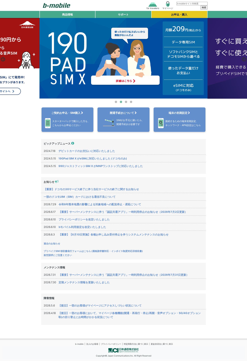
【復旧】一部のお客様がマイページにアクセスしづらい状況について (100, 305)
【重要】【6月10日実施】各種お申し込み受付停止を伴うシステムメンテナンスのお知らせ (114, 234)
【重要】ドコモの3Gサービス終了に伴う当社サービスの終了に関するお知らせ (91, 189)
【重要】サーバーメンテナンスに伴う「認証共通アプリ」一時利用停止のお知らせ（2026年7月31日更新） (124, 274)
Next (243, 58)
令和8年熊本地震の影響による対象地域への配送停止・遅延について (100, 204)
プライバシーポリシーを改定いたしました (84, 219)
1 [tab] (116, 102)
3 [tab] (126, 102)
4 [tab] (131, 102)
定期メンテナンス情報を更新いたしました (84, 282)
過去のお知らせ (52, 243)
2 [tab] (121, 102)
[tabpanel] (123, 58)
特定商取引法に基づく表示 (136, 344)
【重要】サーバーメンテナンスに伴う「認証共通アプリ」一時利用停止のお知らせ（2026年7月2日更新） (123, 211)
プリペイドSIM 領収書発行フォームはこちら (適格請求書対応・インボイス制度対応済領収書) (93, 251)
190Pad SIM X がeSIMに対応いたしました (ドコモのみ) (92, 158)
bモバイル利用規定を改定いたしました (82, 227)
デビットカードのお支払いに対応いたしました (86, 151)
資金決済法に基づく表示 (162, 344)
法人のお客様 (92, 344)
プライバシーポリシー (111, 344)
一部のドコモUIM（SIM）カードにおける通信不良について (80, 196)
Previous (2, 58)
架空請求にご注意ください (58, 255)
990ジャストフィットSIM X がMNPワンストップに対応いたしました (100, 166)
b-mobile (79, 344)
